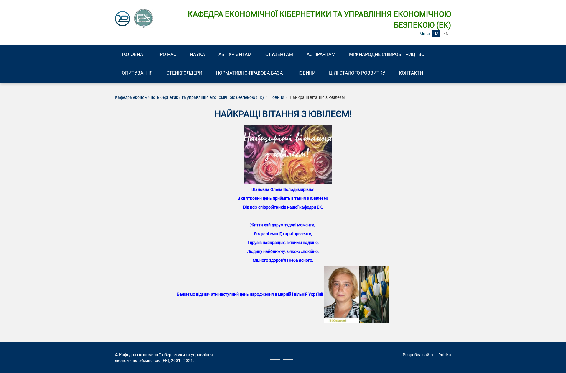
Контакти (411, 73)
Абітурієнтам (235, 54)
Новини (305, 73)
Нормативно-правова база (249, 73)
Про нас (166, 54)
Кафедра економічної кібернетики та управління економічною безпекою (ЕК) (189, 97)
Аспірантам (321, 54)
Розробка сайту (418, 354)
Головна (132, 54)
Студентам (279, 54)
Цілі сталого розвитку (357, 73)
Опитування (137, 73)
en (446, 33)
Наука (197, 54)
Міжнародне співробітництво (386, 54)
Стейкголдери (184, 73)
